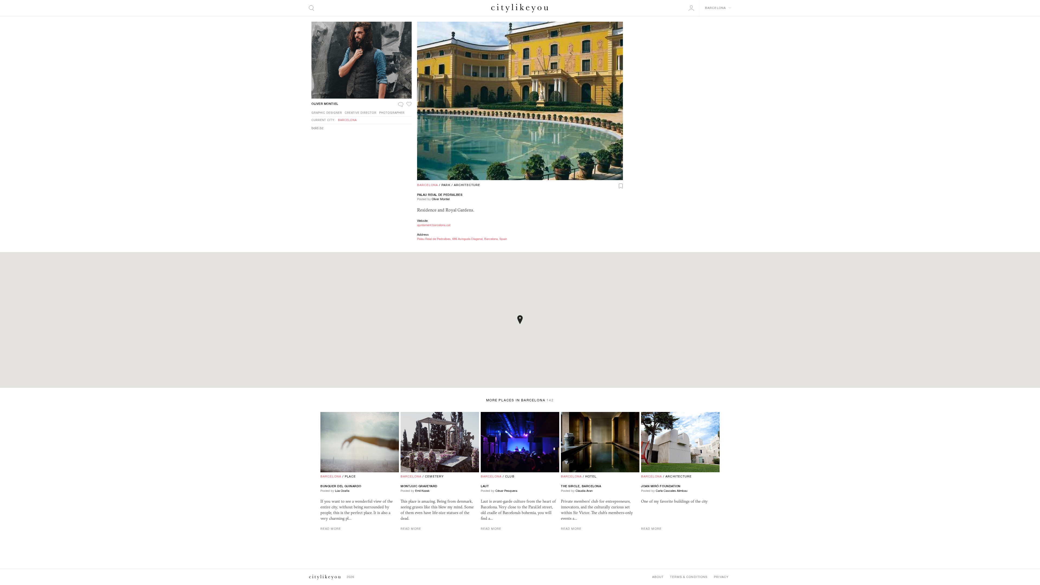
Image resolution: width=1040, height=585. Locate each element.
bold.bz (317, 128)
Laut (485, 486)
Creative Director (360, 112)
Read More (330, 528)
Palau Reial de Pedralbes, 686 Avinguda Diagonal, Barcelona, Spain (462, 238)
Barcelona (427, 185)
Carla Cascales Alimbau (671, 490)
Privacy (721, 576)
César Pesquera (506, 490)
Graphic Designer (326, 112)
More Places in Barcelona (520, 400)
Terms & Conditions (688, 576)
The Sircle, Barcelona (581, 486)
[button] (520, 319)
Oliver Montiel (441, 199)
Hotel (590, 476)
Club (509, 476)
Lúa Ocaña (342, 490)
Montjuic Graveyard (419, 486)
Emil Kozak (422, 490)
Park (445, 185)
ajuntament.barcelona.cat (433, 225)
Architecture (467, 185)
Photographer (392, 112)
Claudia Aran (584, 490)
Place (350, 476)
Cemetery (434, 476)
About (658, 576)
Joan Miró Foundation (661, 486)
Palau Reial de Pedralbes (439, 194)
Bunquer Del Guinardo (340, 486)
